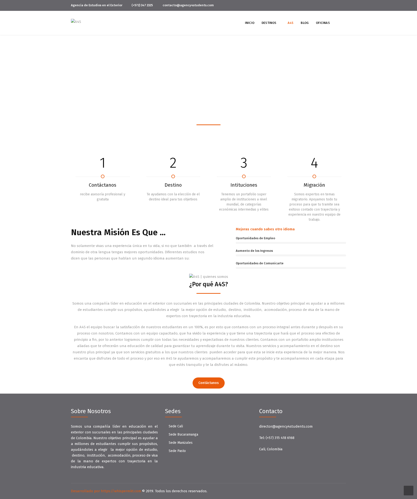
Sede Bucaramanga (183, 434)
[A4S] (76, 21)
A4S (291, 23)
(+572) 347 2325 (142, 5)
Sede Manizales (181, 443)
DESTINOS (269, 23)
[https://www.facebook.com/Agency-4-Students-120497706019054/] (336, 5)
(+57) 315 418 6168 (280, 438)
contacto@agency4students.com (188, 5)
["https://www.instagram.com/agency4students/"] (345, 5)
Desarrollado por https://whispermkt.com (106, 491)
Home (202, 77)
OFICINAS (323, 23)
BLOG (305, 23)
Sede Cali (176, 426)
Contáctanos (208, 383)
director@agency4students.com (286, 426)
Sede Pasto (177, 451)
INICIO (249, 23)
